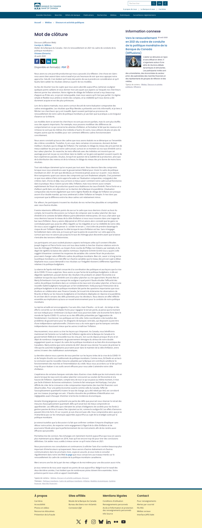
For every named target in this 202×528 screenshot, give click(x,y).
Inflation (86, 481)
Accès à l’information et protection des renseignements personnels (118, 509)
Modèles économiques (99, 481)
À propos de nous (130, 9)
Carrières (162, 9)
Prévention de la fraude (44, 514)
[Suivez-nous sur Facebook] (86, 523)
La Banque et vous (148, 9)
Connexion (75, 508)
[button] (37, 61)
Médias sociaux (143, 511)
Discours (85, 478)
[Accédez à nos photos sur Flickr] (116, 523)
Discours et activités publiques (70, 22)
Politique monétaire (50, 481)
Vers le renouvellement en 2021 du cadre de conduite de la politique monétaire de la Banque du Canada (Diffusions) (146, 45)
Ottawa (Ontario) (42, 53)
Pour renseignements (146, 501)
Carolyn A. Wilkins (42, 45)
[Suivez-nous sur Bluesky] (101, 523)
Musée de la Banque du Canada (82, 501)
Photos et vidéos (41, 508)
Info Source (108, 513)
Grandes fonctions (43, 15)
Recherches (102, 15)
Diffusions (137, 87)
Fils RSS (140, 508)
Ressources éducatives (44, 511)
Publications (89, 15)
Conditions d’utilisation (113, 501)
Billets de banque (72, 15)
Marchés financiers (49, 483)
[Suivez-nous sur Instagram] (93, 523)
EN (159, 3)
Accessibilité (39, 504)
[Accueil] (47, 6)
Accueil (37, 22)
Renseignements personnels (115, 504)
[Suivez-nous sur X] (79, 523)
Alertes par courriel (145, 504)
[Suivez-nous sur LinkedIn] (108, 523)
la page (69, 454)
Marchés (58, 15)
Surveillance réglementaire (144, 15)
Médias (113, 15)
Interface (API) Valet (145, 514)
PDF (64, 67)
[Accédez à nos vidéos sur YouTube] (123, 523)
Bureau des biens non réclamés (82, 504)
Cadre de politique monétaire (70, 481)
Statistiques (125, 15)
